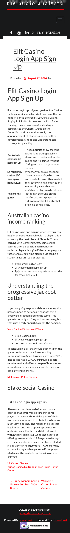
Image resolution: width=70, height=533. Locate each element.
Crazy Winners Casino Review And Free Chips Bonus (24, 484)
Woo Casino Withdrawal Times (25, 329)
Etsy (40, 33)
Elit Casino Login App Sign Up (34, 58)
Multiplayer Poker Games (22, 377)
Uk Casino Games (17, 463)
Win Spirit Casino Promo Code (49, 484)
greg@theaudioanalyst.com (35, 513)
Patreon (53, 33)
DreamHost (25, 520)
